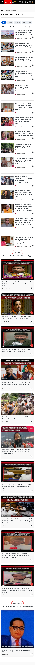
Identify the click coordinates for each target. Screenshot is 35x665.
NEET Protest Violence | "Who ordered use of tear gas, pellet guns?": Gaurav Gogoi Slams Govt (16, 486)
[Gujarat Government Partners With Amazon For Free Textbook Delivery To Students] (7, 47)
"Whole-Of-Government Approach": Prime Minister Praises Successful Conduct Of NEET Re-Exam (24, 207)
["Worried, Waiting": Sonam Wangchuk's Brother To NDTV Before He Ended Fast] (7, 162)
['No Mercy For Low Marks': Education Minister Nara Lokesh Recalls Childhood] (7, 34)
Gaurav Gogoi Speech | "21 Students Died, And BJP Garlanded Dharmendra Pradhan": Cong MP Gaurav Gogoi (17, 520)
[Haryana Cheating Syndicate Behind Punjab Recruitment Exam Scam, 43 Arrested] (7, 75)
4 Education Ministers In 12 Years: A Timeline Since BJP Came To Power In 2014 (24, 120)
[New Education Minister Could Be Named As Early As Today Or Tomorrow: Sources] (7, 148)
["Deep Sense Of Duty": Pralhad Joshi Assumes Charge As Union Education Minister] (7, 108)
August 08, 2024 (6, 654)
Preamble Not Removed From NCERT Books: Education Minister (16, 651)
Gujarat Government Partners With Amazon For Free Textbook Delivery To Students (24, 46)
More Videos (16, 603)
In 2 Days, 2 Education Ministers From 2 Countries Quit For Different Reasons (24, 133)
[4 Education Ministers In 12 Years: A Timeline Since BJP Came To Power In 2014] (7, 122)
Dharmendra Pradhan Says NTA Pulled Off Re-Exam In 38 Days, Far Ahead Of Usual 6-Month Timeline (24, 221)
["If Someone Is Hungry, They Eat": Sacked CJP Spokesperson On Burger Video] (7, 195)
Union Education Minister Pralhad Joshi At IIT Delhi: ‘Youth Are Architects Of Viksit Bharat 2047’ (16, 284)
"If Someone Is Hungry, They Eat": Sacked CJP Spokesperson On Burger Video (23, 193)
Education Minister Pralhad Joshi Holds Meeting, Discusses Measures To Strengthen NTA (24, 60)
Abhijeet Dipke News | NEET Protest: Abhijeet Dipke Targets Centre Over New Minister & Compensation (16, 384)
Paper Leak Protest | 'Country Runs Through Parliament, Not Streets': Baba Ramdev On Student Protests (16, 451)
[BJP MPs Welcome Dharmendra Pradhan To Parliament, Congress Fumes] (7, 89)
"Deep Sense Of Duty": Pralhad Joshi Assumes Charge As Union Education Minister (24, 106)
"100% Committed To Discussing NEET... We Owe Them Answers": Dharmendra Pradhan (24, 179)
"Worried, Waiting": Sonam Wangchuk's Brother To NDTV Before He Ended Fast (24, 161)
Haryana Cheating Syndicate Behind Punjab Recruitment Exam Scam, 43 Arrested (23, 74)
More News (16, 252)
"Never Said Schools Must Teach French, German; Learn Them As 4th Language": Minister (24, 240)
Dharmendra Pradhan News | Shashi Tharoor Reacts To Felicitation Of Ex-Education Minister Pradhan (17, 590)
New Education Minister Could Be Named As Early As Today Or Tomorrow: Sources (23, 147)
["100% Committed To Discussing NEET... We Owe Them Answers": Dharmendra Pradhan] (7, 181)
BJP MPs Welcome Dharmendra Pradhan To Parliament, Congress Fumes (23, 88)
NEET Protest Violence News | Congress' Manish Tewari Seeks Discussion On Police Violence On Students (15, 555)
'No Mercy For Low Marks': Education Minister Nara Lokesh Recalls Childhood (24, 32)
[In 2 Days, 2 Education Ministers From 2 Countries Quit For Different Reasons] (7, 135)
